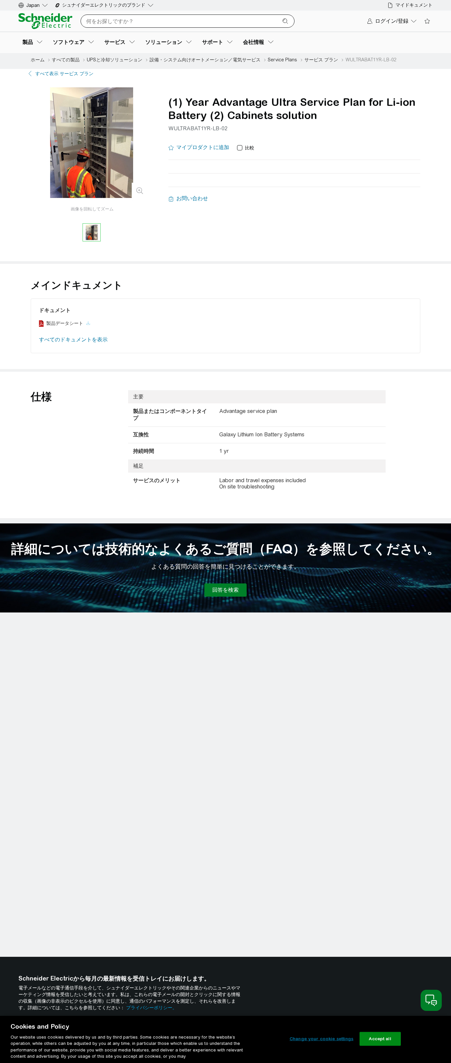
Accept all (380, 1038)
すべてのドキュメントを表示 (73, 339)
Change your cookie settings (322, 1038)
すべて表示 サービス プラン (64, 73)
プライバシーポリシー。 (151, 1007)
